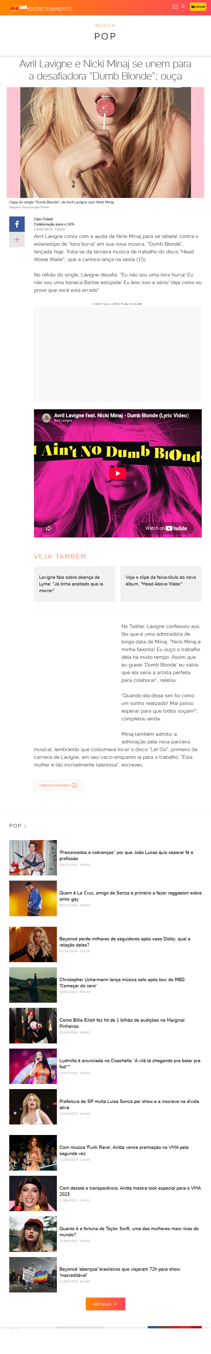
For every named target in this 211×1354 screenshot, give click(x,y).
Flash (32, 23)
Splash (191, 23)
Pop (105, 36)
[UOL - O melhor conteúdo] (19, 8)
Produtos (12, 23)
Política (92, 23)
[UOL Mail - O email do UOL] (175, 7)
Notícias (72, 23)
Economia (134, 23)
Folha (153, 23)
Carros (112, 23)
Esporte (172, 23)
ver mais (102, 1304)
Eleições (50, 23)
